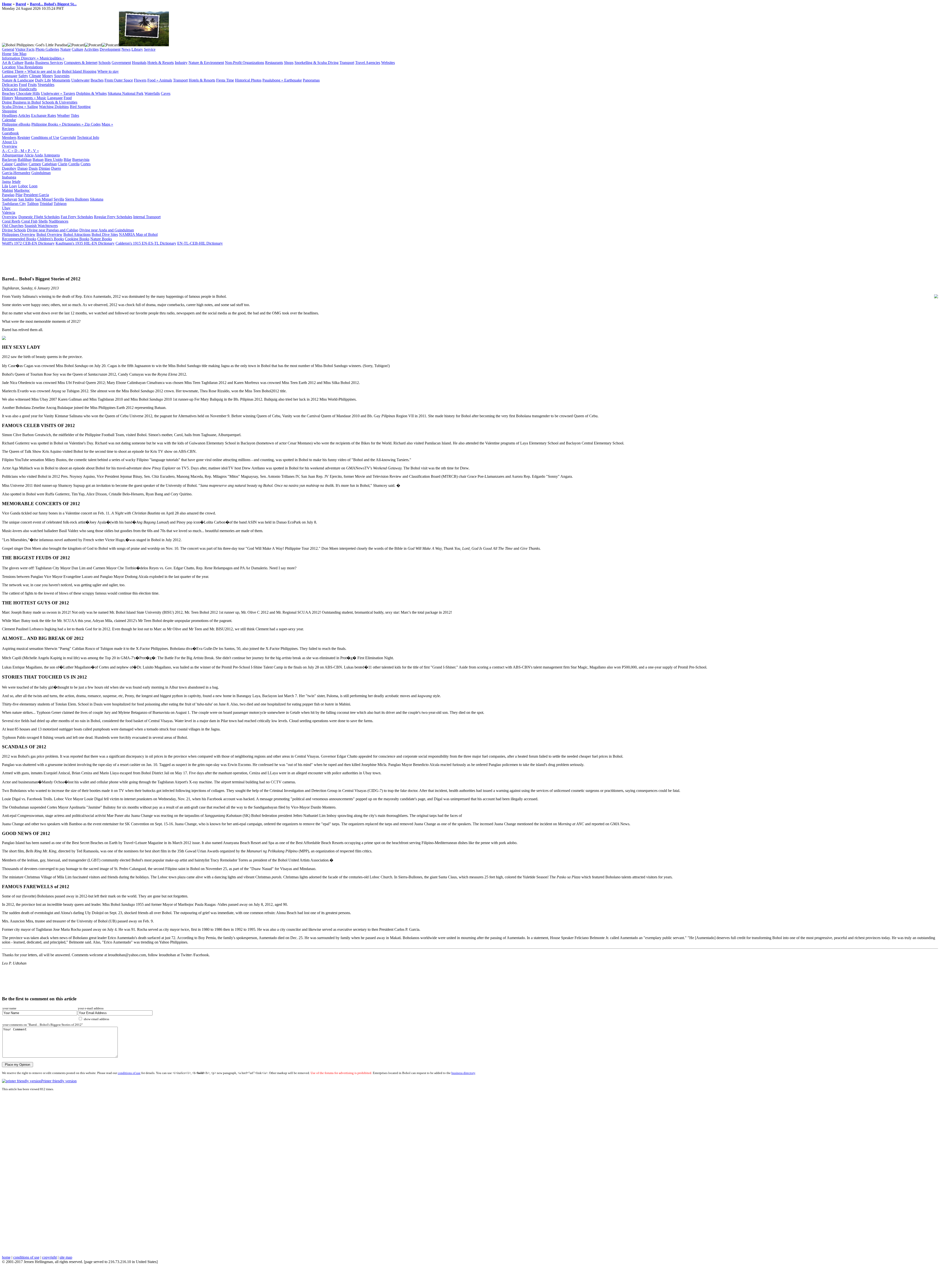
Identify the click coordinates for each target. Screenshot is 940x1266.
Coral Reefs (11, 221)
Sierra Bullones (77, 199)
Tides (75, 115)
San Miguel (44, 199)
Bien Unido (54, 159)
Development (110, 49)
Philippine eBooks (16, 124)
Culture (77, 49)
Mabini (7, 190)
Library (137, 49)
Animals (165, 80)
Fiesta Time (225, 80)
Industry (181, 62)
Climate (35, 76)
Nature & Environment (206, 62)
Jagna (6, 181)
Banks (29, 62)
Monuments (61, 80)
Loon (33, 186)
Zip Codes (92, 124)
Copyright (68, 137)
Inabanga (9, 177)
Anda (38, 155)
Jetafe (16, 181)
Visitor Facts (25, 49)
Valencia (8, 212)
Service (149, 49)
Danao (22, 168)
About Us (9, 142)
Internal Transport (147, 217)
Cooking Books (77, 239)
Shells (43, 221)
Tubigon (60, 204)
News (125, 49)
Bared (21, 4)
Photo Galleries (47, 49)
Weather (63, 115)
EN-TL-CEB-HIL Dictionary (200, 243)
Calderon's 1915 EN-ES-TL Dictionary (146, 243)
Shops (289, 62)
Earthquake (293, 80)
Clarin (62, 164)
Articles (24, 115)
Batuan (38, 159)
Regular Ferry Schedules (113, 217)
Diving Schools (14, 230)
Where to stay (108, 71)
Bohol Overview (49, 234)
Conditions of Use (45, 137)
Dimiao (44, 168)
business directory (463, 1073)
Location (9, 67)
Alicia (29, 155)
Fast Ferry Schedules (77, 217)
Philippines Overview (18, 234)
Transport (347, 62)
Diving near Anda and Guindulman (106, 230)
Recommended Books (19, 239)
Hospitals (139, 62)
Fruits (32, 85)
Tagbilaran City (14, 204)
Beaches (97, 80)
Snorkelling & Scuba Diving (316, 62)
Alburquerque (13, 155)
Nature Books (101, 239)
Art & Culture (13, 62)
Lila (5, 186)
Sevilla (59, 199)
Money (47, 76)
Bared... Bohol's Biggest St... (53, 4)
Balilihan (25, 159)
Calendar (9, 120)
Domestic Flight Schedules (39, 217)
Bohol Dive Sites (105, 234)
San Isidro (26, 199)
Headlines (9, 115)
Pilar (19, 195)
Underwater (80, 80)
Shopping (9, 111)
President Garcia (36, 195)
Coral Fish (29, 221)
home (6, 1257)
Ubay (6, 208)
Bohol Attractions (77, 234)
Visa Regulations (30, 67)
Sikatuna (96, 199)
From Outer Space (119, 80)
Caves (165, 93)
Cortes (86, 164)
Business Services (49, 62)
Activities (91, 49)
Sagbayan (9, 199)
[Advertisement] (91, 261)
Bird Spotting (80, 107)
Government (121, 62)
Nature (65, 49)
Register (23, 137)
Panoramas (311, 80)
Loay (13, 186)
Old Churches (13, 226)
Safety (23, 76)
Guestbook (10, 133)
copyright (49, 1257)
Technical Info (88, 137)
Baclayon (9, 159)
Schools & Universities (59, 102)
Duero (56, 168)
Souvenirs (62, 76)
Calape (7, 164)
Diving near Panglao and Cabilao (52, 230)
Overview (9, 146)
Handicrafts (28, 89)
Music (41, 98)
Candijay (21, 164)
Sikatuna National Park (125, 93)
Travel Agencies (367, 62)
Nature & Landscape (18, 80)
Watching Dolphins (54, 107)
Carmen (35, 164)
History (7, 98)
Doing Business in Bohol (21, 102)
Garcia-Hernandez (16, 173)
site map (65, 1257)
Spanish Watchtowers (41, 226)
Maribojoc (22, 190)
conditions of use (129, 1073)
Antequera (52, 155)
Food (23, 85)
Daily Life (43, 80)
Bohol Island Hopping (79, 71)
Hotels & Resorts (160, 62)
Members (9, 137)
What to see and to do (44, 71)
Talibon (33, 204)
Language (9, 76)
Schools (104, 62)
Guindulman (41, 173)
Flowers (140, 80)
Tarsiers (69, 93)
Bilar (67, 159)
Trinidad (46, 204)
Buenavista (80, 159)
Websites (388, 62)
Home (7, 4)
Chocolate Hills (28, 93)
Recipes (8, 129)
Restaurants (274, 62)
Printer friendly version (59, 1081)
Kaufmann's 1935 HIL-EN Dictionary (85, 243)
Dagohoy (9, 168)
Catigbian (49, 164)
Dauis (33, 168)
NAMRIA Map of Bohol (138, 234)
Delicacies (10, 85)
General (8, 49)
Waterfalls (152, 93)
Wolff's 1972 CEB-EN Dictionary (28, 243)
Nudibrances (58, 221)
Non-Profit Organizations (244, 62)
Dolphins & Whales (91, 93)
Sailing (32, 107)
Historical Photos (248, 80)
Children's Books (50, 239)
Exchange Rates (43, 115)
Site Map (19, 54)
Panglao (8, 195)
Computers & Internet (80, 62)
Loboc (23, 186)
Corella (74, 164)
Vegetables (46, 85)
